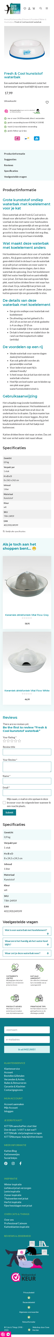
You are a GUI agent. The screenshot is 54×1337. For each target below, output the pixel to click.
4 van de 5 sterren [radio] (15, 741)
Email (6, 787)
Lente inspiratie (12, 1191)
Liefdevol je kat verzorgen (17, 1188)
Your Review (10, 759)
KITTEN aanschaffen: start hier (20, 1126)
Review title (9, 746)
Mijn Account (11, 1107)
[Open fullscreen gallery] (47, 69)
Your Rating (9, 737)
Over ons (9, 1219)
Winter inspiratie (13, 1184)
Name (6, 776)
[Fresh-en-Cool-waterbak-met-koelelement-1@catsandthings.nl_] (27, 49)
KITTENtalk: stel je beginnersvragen (23, 1133)
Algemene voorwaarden (29, 1312)
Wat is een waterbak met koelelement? (26, 930)
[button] (41, 8)
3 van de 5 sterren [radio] (12, 741)
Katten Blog (10, 1150)
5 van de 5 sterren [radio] (19, 741)
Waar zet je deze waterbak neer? (22, 953)
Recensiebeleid (29, 1302)
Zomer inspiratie (12, 1195)
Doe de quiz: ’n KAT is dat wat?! (20, 1129)
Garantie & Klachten (14, 1086)
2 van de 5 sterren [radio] (8, 741)
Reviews (8, 165)
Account (8, 1072)
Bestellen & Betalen (14, 1075)
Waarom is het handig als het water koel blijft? (26, 943)
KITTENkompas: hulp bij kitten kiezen (23, 1136)
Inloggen (8, 1111)
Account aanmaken (14, 1104)
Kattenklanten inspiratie (16, 1226)
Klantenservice (12, 1068)
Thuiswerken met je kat (16, 1198)
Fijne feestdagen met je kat (18, 1205)
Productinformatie (14, 153)
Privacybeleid (28, 1292)
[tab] (26, 69)
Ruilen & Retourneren (15, 1082)
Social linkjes (10, 1157)
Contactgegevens (13, 1089)
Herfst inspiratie (12, 1202)
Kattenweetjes (12, 1154)
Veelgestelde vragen (15, 176)
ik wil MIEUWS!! (27, 1049)
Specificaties (11, 170)
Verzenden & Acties (14, 1079)
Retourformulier (28, 1322)
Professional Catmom (15, 1223)
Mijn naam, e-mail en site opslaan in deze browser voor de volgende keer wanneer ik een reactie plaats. (29, 803)
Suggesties (10, 159)
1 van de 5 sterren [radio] (4, 741)
